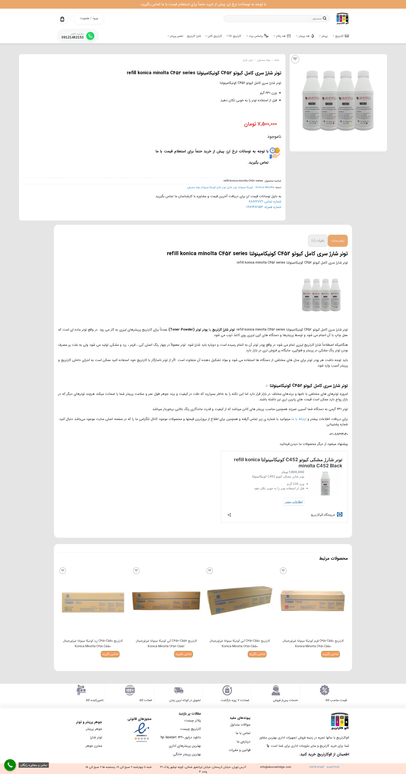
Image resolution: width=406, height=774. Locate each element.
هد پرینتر (304, 36)
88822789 (332, 767)
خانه (276, 60)
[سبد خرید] (62, 19)
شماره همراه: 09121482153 (263, 207)
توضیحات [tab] (337, 240)
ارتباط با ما (298, 419)
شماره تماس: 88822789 (265, 201)
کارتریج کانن (215, 36)
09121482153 (316, 767)
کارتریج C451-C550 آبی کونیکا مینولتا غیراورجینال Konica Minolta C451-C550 (240, 644)
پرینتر (324, 36)
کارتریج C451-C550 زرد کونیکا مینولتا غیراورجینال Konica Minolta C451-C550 (93, 644)
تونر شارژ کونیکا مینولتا (214, 187)
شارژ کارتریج (194, 36)
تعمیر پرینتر (176, 36)
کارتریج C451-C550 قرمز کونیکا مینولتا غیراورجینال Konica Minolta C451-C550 (313, 644)
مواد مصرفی (263, 60)
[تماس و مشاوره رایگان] (10, 765)
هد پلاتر (281, 36)
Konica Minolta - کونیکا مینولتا (256, 187)
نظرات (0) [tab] (317, 240)
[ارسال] (324, 18)
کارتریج (339, 36)
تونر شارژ (248, 60)
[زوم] (381, 146)
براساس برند (256, 36)
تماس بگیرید (330, 654)
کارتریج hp (235, 36)
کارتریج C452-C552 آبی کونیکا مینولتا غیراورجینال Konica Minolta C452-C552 (166, 644)
